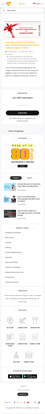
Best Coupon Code (20, 59)
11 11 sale (30, 295)
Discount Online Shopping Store (27, 61)
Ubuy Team (24, 51)
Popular (16, 178)
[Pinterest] (21, 402)
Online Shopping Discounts (17, 56)
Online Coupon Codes (14, 63)
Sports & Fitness (11, 262)
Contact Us (23, 386)
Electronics (9, 237)
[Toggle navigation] (3, 4)
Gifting (8, 247)
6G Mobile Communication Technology (23, 299)
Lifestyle (8, 257)
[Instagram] (25, 402)
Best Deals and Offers (28, 63)
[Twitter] (18, 402)
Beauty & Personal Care (14, 272)
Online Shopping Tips (13, 252)
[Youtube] (28, 402)
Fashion (8, 242)
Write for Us (22, 394)
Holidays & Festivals (13, 233)
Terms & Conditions (23, 390)
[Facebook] (15, 402)
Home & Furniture (12, 282)
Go (4, 10)
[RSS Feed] (35, 402)
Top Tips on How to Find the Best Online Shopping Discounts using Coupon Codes (22, 45)
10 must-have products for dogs (15, 295)
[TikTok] (39, 402)
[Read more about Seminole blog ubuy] (8, 3)
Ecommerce (9, 277)
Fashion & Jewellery (12, 267)
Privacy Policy (22, 121)
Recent (29, 178)
